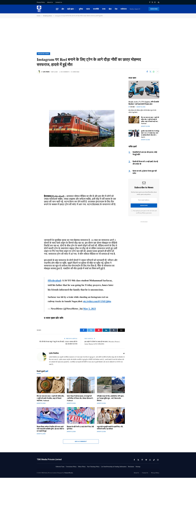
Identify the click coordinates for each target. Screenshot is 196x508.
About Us (50, 2)
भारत (88, 9)
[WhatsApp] (30, 96)
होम (63, 9)
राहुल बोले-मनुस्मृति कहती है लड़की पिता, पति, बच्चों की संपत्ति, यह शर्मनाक (110, 427)
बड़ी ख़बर (70, 9)
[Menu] (57, 9)
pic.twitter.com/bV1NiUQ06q (97, 301)
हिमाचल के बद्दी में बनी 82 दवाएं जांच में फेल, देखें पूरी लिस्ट (80, 427)
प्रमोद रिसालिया (46, 72)
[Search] (158, 2)
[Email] (30, 109)
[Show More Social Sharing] (157, 71)
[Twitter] (30, 91)
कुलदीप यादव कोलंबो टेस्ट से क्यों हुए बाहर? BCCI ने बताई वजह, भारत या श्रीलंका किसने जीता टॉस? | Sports (150, 134)
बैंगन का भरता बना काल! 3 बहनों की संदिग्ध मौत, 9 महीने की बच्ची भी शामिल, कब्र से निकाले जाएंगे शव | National (50, 398)
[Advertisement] (98, 37)
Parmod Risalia (69, 473)
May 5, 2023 (89, 308)
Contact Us (58, 2)
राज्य (104, 9)
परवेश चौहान (132, 106)
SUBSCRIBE (154, 9)
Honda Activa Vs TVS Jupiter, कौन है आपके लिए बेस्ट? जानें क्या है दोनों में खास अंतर (144, 102)
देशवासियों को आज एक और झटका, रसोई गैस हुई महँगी (145, 153)
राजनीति (96, 9)
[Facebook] (30, 86)
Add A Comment (81, 441)
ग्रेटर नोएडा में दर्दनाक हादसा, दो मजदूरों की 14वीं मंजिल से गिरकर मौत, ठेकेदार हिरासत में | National (80, 398)
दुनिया (81, 9)
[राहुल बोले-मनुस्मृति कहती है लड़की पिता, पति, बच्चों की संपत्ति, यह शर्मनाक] (111, 415)
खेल (110, 9)
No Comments (65, 72)
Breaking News (43, 53)
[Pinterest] (30, 105)
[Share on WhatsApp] (153, 71)
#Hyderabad (54, 280)
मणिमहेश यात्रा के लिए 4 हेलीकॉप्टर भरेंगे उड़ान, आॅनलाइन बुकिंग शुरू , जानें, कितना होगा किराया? (110, 398)
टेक (116, 9)
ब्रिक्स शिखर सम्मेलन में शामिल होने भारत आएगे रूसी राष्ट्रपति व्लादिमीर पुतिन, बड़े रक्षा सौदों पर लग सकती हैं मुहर (50, 428)
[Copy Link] (30, 114)
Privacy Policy (41, 2)
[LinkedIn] (30, 100)
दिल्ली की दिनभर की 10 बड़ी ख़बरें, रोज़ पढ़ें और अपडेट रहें (145, 162)
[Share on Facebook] (147, 71)
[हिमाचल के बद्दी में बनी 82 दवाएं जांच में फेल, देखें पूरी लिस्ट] (81, 415)
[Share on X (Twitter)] (150, 71)
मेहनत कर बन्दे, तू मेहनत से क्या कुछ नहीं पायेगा (145, 172)
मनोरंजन (124, 9)
